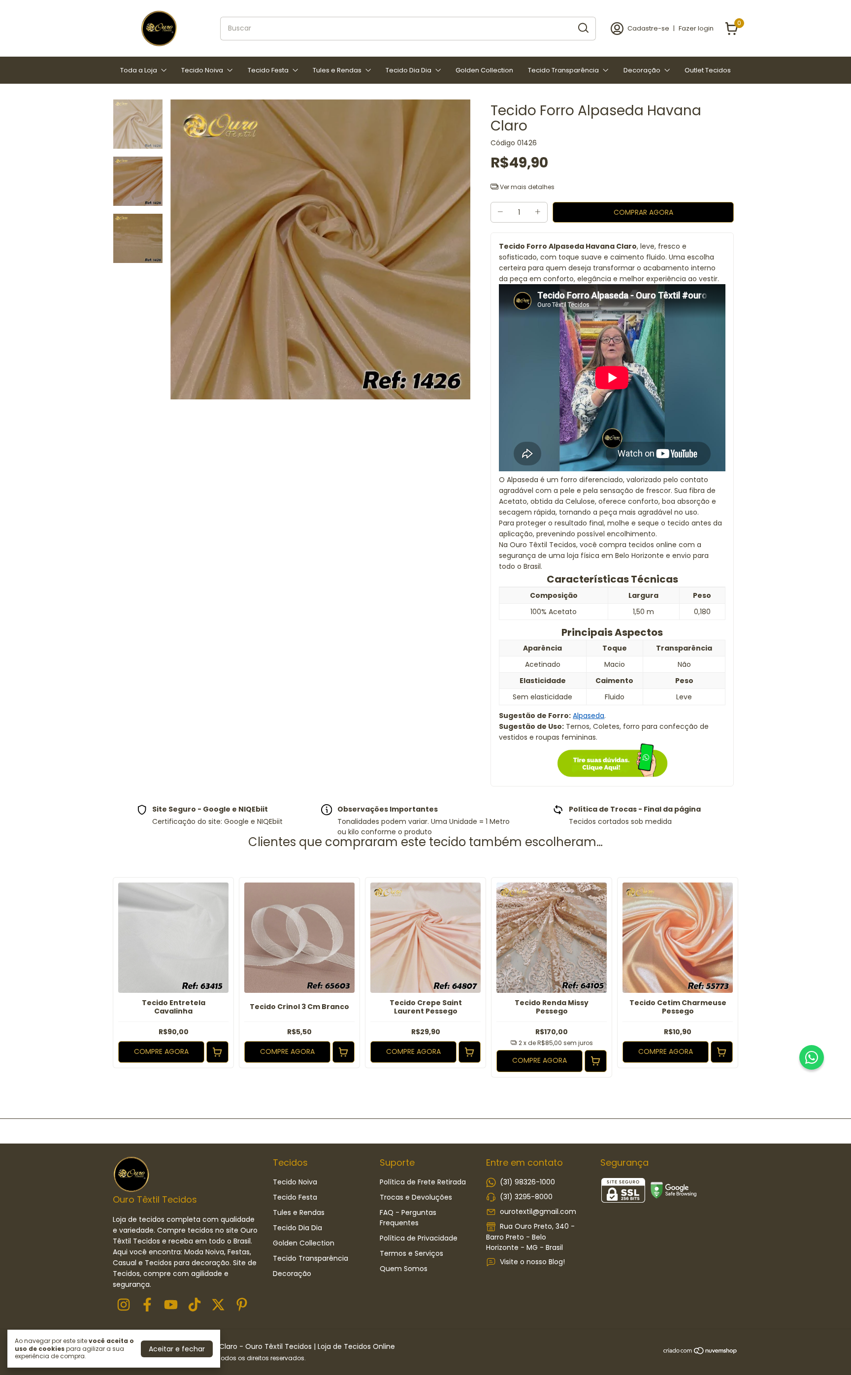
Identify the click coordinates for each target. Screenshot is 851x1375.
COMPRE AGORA (161, 1051)
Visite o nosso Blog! (532, 1262)
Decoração (641, 70)
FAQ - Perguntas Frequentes (408, 1218)
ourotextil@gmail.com (538, 1211)
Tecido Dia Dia (408, 70)
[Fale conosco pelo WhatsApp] (811, 1057)
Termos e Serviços (411, 1253)
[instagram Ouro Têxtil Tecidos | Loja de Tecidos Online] (123, 1305)
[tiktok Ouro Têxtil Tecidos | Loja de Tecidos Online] (194, 1305)
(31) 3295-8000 (526, 1197)
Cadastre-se (648, 28)
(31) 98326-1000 (527, 1182)
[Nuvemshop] (700, 1352)
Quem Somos (403, 1269)
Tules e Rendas (337, 70)
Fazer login (696, 28)
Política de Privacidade (419, 1238)
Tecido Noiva (202, 70)
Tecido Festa (268, 70)
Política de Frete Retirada (423, 1182)
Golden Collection (484, 70)
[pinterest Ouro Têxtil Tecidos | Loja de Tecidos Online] (242, 1305)
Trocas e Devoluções (416, 1197)
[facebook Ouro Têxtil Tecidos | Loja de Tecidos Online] (147, 1305)
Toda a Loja (138, 70)
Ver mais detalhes (526, 187)
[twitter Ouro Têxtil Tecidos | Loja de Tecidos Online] (218, 1305)
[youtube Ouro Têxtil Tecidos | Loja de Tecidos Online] (171, 1305)
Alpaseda (588, 715)
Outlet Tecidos (708, 70)
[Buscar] (582, 28)
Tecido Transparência (563, 70)
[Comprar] (217, 1052)
